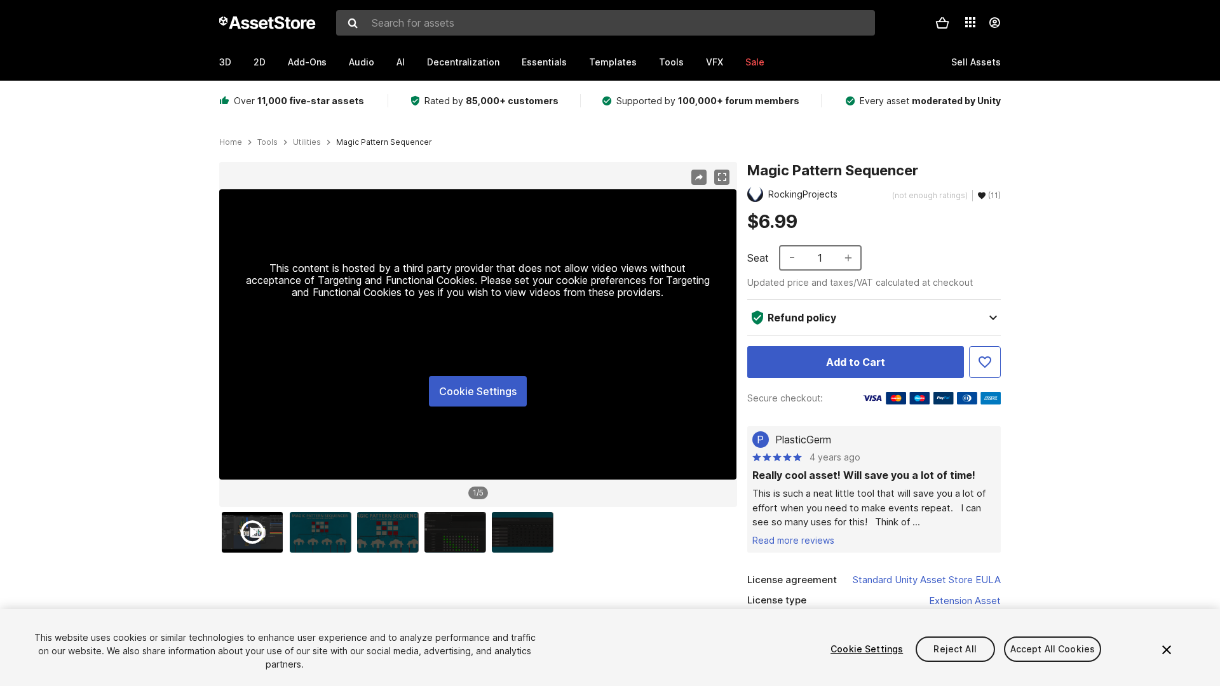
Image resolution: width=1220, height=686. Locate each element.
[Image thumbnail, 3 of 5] (390, 532)
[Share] (699, 177)
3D (225, 62)
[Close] (1166, 650)
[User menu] (994, 23)
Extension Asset (965, 601)
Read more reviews (793, 540)
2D (260, 62)
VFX (714, 62)
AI (400, 62)
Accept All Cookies (1052, 648)
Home (230, 142)
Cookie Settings (478, 391)
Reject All (954, 648)
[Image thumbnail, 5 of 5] (525, 532)
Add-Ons (307, 62)
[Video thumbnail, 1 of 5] (255, 532)
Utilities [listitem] (307, 142)
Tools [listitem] (267, 142)
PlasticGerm (803, 439)
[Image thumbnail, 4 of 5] (458, 532)
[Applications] (970, 22)
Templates (613, 62)
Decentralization (463, 62)
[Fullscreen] (721, 177)
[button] (942, 22)
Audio (361, 62)
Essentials (544, 62)
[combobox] (605, 23)
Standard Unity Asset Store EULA (927, 580)
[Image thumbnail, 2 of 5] (323, 532)
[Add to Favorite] (985, 362)
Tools (671, 62)
